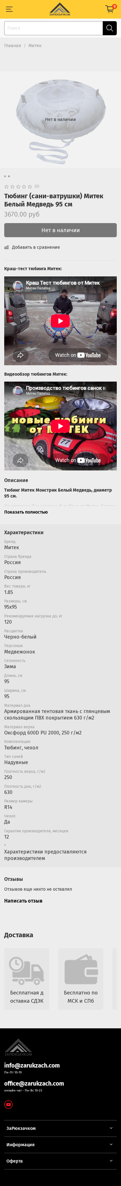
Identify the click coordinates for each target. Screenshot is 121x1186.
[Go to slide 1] (5, 176)
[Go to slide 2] (9, 176)
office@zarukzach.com (34, 1083)
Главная (12, 45)
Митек (34, 45)
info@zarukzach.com (32, 1065)
